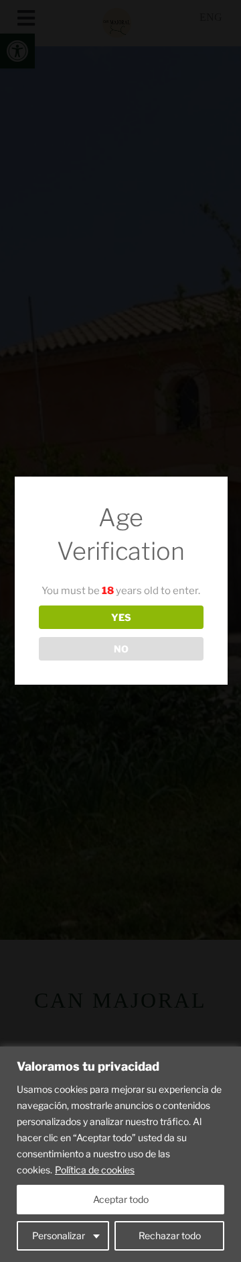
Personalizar (58, 1235)
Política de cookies (95, 1169)
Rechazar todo (170, 1235)
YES (121, 617)
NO (121, 648)
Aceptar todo (121, 1199)
